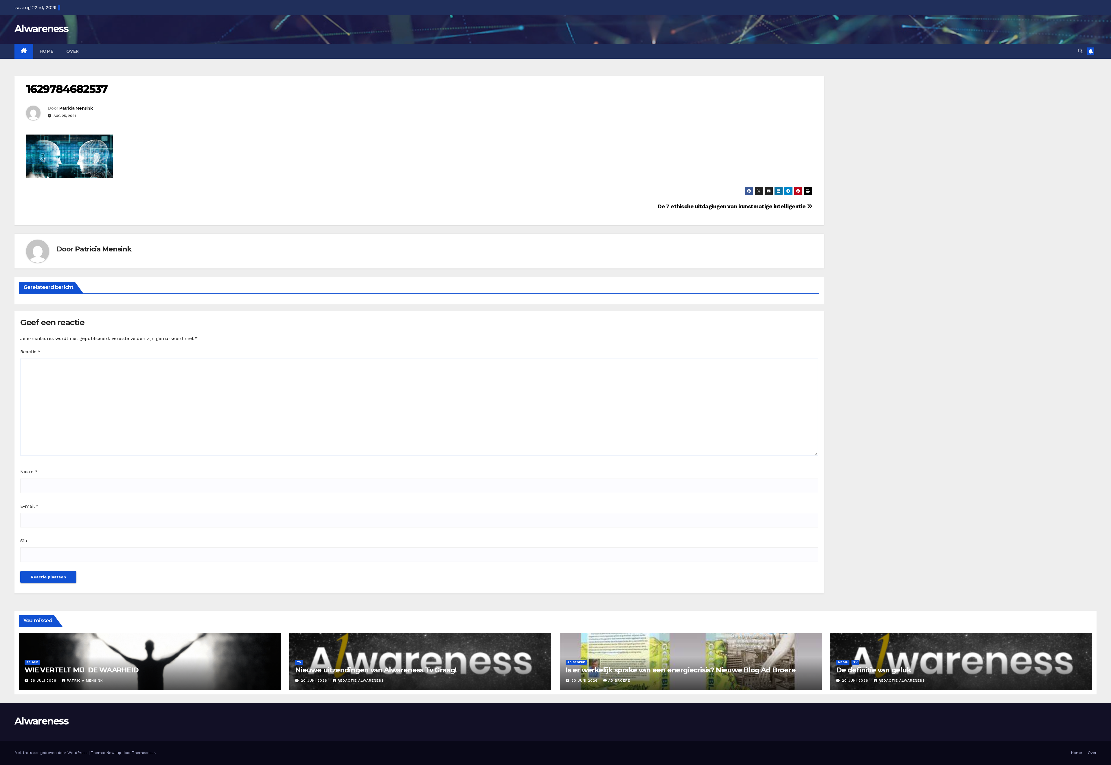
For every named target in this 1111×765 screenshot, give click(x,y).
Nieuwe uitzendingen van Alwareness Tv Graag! (376, 670)
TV (299, 662)
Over (72, 51)
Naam (29, 472)
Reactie (30, 351)
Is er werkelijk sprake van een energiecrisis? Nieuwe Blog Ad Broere (681, 670)
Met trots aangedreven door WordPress (51, 753)
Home (47, 51)
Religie (32, 662)
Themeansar (143, 753)
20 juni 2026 (315, 680)
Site (24, 540)
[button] (1080, 51)
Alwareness (41, 29)
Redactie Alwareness (361, 680)
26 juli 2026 (44, 680)
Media (843, 662)
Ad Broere (576, 662)
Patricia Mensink (76, 108)
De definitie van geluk (873, 670)
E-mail (29, 506)
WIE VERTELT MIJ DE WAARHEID (81, 670)
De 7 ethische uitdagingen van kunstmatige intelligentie (732, 206)
